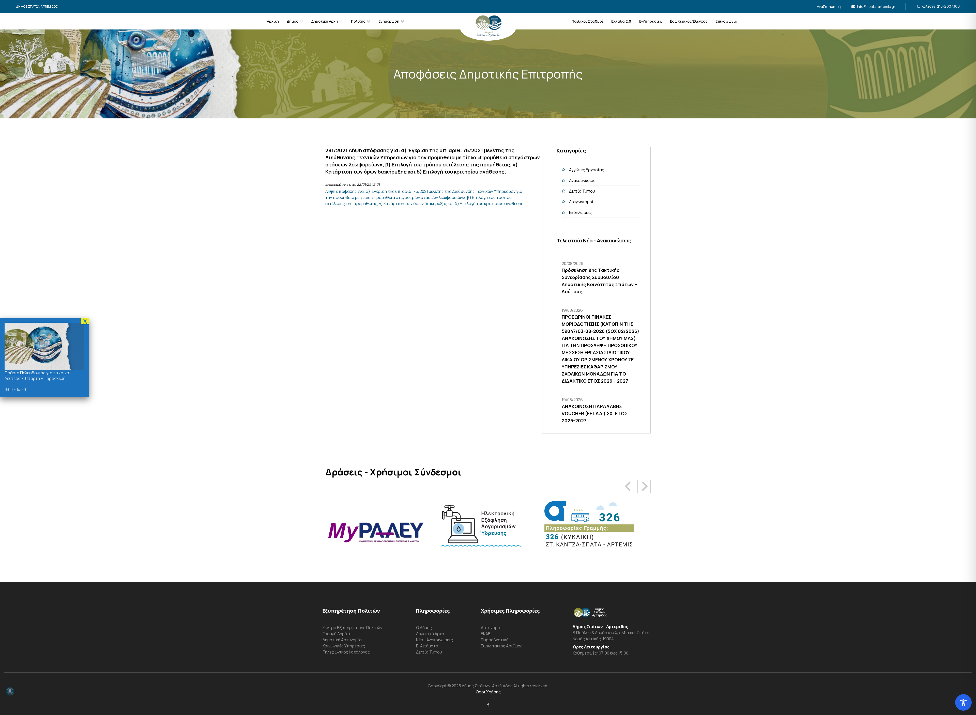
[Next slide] (644, 486)
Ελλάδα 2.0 (621, 21)
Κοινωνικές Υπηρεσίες (344, 646)
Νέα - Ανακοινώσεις (434, 640)
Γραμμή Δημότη (337, 633)
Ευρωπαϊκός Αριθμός (502, 646)
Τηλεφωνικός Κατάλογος (346, 652)
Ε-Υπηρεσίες (650, 21)
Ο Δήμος (424, 627)
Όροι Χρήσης (488, 692)
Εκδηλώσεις (580, 212)
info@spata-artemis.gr (876, 6)
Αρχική (273, 21)
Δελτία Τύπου (582, 191)
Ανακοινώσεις (582, 180)
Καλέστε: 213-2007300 (941, 6)
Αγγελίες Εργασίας (586, 170)
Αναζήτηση (826, 6)
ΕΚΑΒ (486, 633)
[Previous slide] (628, 486)
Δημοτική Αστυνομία (342, 640)
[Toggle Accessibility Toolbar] (963, 702)
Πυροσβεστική (495, 640)
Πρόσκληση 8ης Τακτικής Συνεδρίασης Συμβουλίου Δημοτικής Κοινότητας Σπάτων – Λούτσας (599, 280)
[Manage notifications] (10, 691)
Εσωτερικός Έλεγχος (688, 21)
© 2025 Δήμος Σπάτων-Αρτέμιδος (480, 686)
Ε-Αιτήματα (427, 646)
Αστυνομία (491, 627)
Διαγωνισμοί (581, 202)
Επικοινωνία (726, 21)
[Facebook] (488, 705)
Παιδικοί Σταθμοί (587, 21)
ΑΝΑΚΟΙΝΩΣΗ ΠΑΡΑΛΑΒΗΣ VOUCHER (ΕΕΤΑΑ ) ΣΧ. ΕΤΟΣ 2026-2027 (594, 413)
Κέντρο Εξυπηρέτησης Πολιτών (352, 627)
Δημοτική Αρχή (430, 633)
